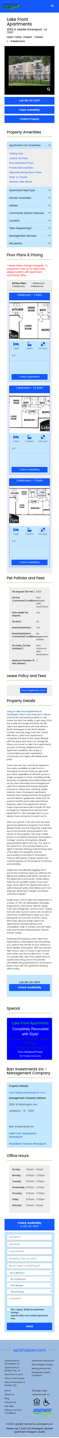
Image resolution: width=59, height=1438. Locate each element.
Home (8, 1390)
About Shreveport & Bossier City (15, 1384)
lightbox (48, 89)
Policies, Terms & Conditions (13, 1411)
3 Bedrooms (37, 286)
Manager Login (39, 1390)
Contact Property (29, 119)
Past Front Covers (14, 1374)
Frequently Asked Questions (41, 1374)
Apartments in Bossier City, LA (12, 1369)
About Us (9, 1394)
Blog (7, 1398)
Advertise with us (40, 1394)
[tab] (29, 145)
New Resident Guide (42, 1364)
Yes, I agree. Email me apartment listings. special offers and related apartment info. (29, 1314)
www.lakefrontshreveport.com (27, 1092)
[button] (29, 145)
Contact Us (10, 1402)
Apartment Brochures (43, 1360)
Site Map (9, 1406)
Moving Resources (41, 1368)
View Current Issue (14, 1378)
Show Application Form (33, 690)
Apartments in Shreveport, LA (12, 1362)
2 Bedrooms (18, 286)
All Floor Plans (19, 283)
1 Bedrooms (38, 283)
